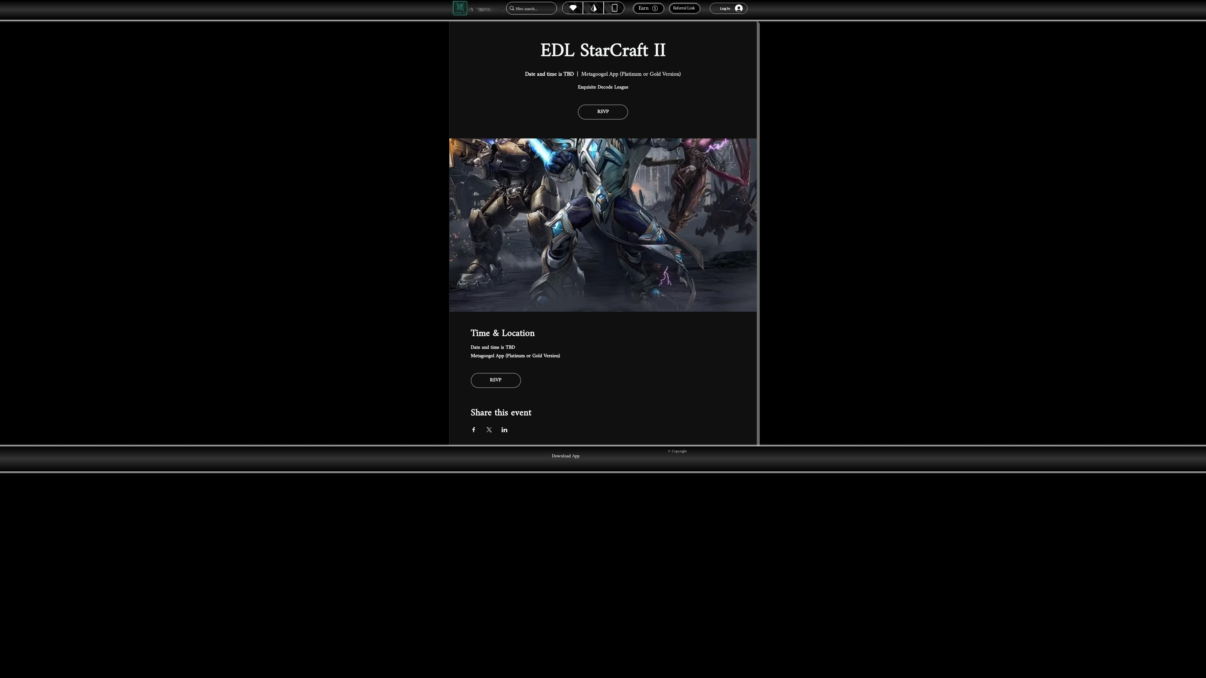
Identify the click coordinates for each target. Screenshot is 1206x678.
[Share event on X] (489, 429)
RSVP (603, 112)
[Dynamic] (614, 8)
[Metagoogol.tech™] (460, 8)
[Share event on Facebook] (474, 429)
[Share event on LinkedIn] (505, 429)
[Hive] (572, 8)
